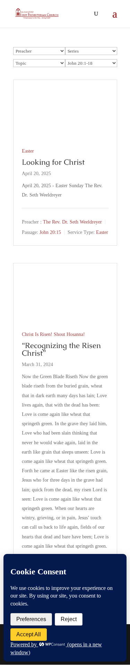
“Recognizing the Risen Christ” (61, 349)
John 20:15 (50, 232)
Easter (28, 151)
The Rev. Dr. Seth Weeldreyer (72, 222)
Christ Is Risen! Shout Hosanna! (53, 334)
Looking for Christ (53, 162)
